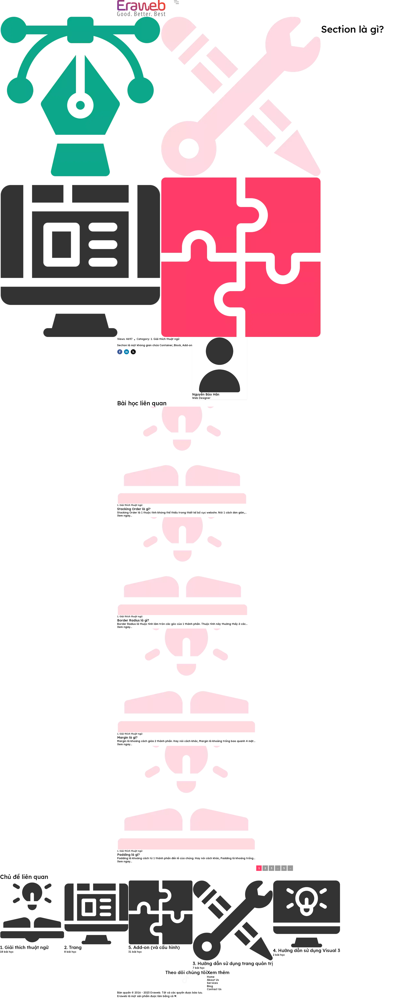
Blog (210, 986)
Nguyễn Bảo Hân (205, 394)
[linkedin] (126, 351)
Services (212, 983)
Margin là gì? (127, 737)
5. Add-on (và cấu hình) (154, 947)
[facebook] (119, 351)
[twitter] (133, 351)
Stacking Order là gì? (133, 509)
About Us (213, 979)
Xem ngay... (124, 515)
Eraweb (155, 992)
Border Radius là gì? (133, 620)
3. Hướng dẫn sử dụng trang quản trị (233, 963)
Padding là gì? (128, 855)
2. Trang (73, 947)
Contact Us (214, 989)
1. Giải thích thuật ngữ (165, 339)
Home (210, 976)
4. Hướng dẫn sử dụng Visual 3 (306, 950)
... (278, 868)
